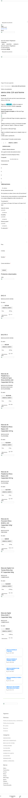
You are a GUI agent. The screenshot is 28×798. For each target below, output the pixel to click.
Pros (2, 244)
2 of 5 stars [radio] (9, 203)
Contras (3, 250)
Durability (3, 214)
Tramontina (6, 770)
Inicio (2, 86)
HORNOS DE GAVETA (8, 753)
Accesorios (7, 86)
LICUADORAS (6, 756)
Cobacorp (5, 783)
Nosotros (5, 728)
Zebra (4, 768)
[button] (7, 631)
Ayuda (19, 139)
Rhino (17, 154)
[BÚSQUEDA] (27, 22)
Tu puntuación (5, 201)
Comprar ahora (6, 146)
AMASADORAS (7, 738)
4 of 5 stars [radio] (20, 203)
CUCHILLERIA (6, 748)
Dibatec (5, 781)
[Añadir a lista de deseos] (6, 610)
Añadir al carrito (12, 142)
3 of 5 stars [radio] (14, 203)
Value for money (5, 208)
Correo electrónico (6, 263)
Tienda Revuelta (7, 785)
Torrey (5, 772)
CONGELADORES (7, 745)
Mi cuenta (5, 725)
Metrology (6, 777)
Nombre (3, 257)
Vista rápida (2, 610)
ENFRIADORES (6, 750)
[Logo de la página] (8, 35)
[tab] (14, 159)
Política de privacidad (8, 723)
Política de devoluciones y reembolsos (13, 720)
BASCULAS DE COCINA (9, 743)
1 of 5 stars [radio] (3, 203)
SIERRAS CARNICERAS (8, 761)
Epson (4, 779)
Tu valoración (4, 228)
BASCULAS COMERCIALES (9, 740)
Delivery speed (4, 221)
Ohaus (5, 775)
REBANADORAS (7, 758)
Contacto (5, 731)
